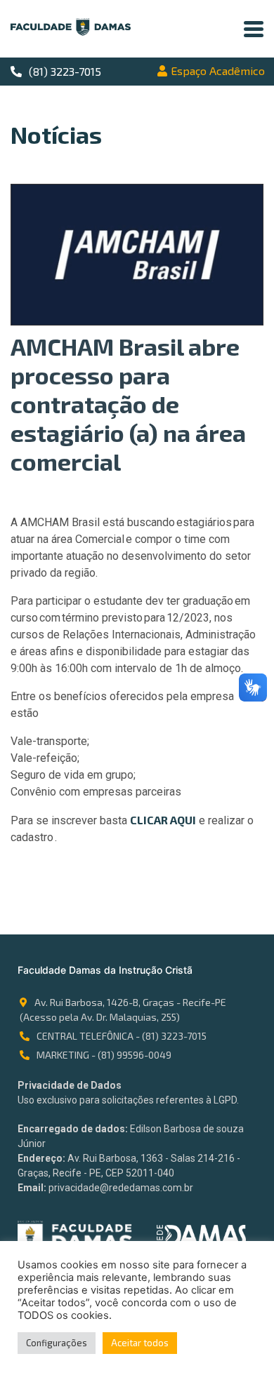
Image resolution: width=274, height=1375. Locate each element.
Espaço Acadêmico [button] (218, 70)
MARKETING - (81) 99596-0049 (104, 1055)
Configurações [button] (56, 1342)
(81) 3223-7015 (65, 71)
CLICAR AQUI (163, 819)
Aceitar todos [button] (140, 1342)
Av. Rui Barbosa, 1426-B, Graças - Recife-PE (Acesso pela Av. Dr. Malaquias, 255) (123, 1009)
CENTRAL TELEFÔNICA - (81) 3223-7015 (122, 1036)
